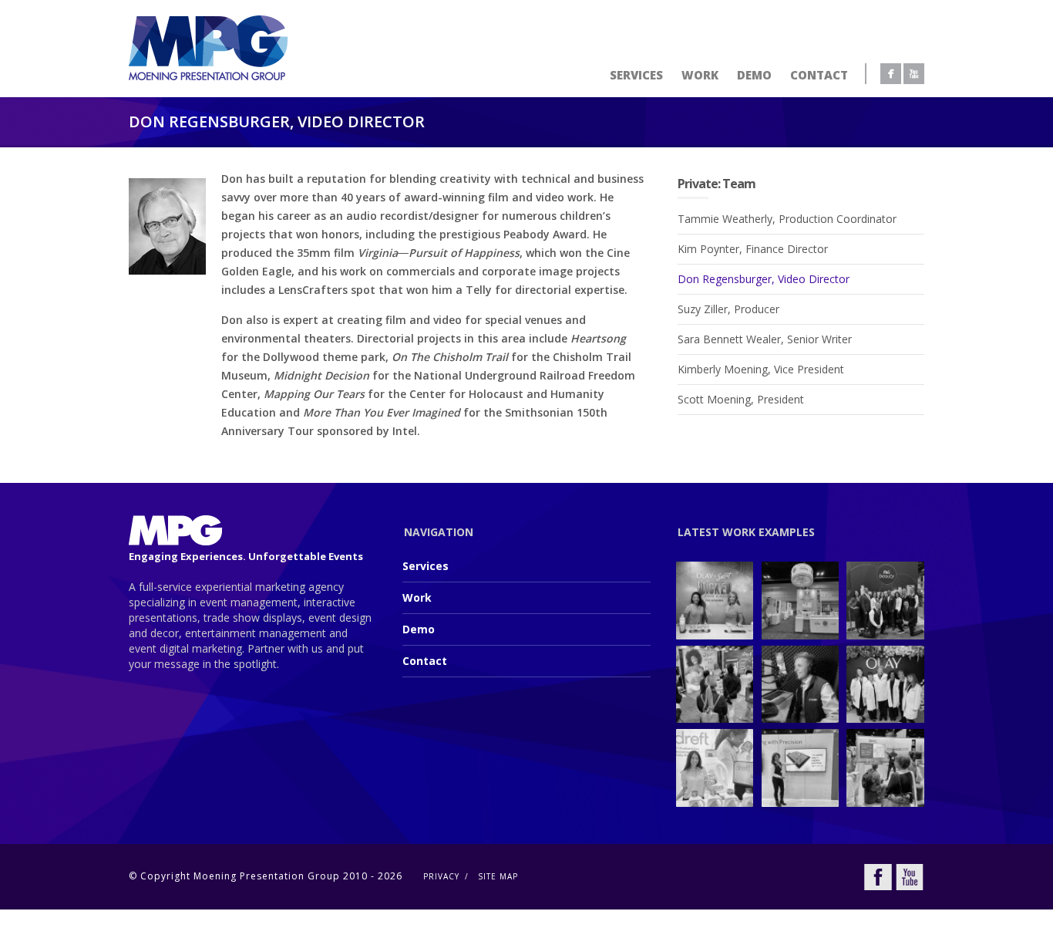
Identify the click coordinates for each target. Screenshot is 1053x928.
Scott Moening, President (741, 399)
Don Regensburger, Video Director (763, 279)
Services (636, 75)
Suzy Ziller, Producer (728, 309)
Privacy (441, 876)
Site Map (498, 876)
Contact (819, 75)
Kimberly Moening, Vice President (761, 369)
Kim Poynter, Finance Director (753, 248)
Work (699, 75)
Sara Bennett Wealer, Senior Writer (765, 339)
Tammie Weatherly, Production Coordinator (787, 218)
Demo (754, 75)
